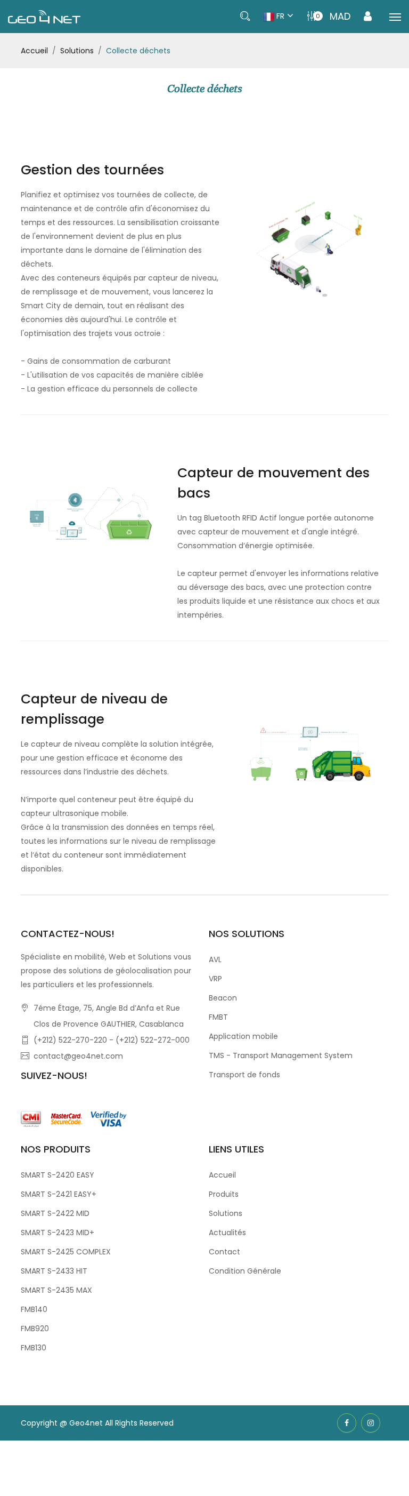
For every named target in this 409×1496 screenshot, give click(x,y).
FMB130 (33, 1347)
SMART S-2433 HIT (54, 1271)
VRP (215, 978)
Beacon (223, 998)
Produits (224, 1194)
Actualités (227, 1232)
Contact (224, 1251)
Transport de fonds (244, 1074)
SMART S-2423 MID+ (57, 1232)
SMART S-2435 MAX (56, 1290)
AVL (215, 959)
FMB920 (35, 1328)
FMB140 (34, 1309)
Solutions (77, 50)
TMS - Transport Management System (281, 1055)
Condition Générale (245, 1271)
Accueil (34, 50)
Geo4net (87, 1423)
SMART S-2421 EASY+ (58, 1194)
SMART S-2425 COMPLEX (66, 1251)
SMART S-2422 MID (55, 1213)
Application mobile (243, 1036)
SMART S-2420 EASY (57, 1175)
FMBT (218, 1017)
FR (279, 16)
